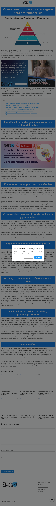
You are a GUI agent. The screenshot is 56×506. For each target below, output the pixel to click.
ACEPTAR (38, 257)
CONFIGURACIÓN (28, 258)
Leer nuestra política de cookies (22, 253)
